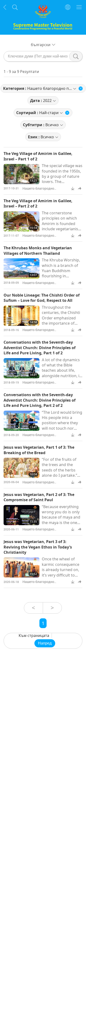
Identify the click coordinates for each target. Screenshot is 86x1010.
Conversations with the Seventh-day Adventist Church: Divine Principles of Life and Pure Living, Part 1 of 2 (39, 348)
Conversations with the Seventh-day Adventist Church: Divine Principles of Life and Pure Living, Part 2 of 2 (39, 400)
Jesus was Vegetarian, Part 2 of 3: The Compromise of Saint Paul (39, 497)
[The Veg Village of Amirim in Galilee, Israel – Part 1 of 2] (21, 174)
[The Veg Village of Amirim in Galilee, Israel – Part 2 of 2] (21, 221)
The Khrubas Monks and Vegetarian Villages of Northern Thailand (38, 250)
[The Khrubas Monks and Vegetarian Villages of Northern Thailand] (21, 268)
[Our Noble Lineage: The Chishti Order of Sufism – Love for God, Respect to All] (21, 316)
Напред (45, 643)
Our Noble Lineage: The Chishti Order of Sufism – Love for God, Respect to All (42, 298)
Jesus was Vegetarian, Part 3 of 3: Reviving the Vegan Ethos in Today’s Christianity (38, 547)
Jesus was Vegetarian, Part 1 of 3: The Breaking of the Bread (39, 450)
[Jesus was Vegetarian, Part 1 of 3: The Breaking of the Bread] (21, 468)
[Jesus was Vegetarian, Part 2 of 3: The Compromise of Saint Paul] (21, 515)
